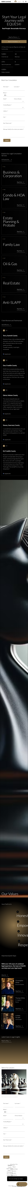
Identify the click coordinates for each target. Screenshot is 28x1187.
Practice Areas (14, 1169)
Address (5, 111)
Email (5, 98)
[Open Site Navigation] (25, 1)
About (14, 1166)
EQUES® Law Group (6, 1)
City (4, 117)
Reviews (14, 1171)
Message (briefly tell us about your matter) (13, 129)
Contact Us (14, 1175)
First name (6, 86)
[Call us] (23, 1)
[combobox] (19, 101)
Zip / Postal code (7, 123)
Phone (5, 92)
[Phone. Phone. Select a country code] (5, 95)
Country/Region (7, 105)
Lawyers (14, 1173)
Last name (17, 86)
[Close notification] (25, 1177)
